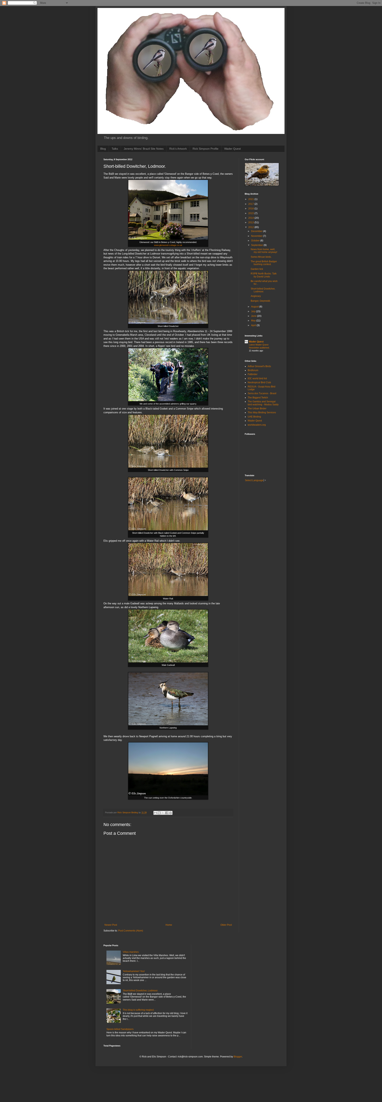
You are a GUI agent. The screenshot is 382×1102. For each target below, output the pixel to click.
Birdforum (253, 370)
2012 (251, 227)
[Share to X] (163, 813)
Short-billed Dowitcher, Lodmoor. (263, 290)
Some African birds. (261, 257)
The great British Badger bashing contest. (264, 263)
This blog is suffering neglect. (138, 1009)
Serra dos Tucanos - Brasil (262, 393)
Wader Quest (232, 148)
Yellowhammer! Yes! (134, 971)
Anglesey (256, 296)
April (254, 325)
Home (169, 925)
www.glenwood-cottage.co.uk (168, 245)
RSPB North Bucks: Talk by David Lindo (264, 275)
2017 (251, 204)
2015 (251, 213)
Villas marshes (131, 952)
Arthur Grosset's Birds (259, 366)
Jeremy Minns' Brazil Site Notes (144, 148)
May (253, 320)
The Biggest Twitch (258, 397)
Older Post (226, 925)
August (255, 306)
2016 (251, 208)
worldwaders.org (257, 424)
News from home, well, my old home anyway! (264, 251)
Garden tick (257, 269)
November (257, 236)
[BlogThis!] (159, 813)
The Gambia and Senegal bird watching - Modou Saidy (263, 403)
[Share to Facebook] (167, 813)
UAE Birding (254, 416)
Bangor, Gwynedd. (261, 300)
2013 (251, 222)
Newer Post (110, 925)
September (257, 245)
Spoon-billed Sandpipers (120, 1029)
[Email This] (155, 813)
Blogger (238, 1056)
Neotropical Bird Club (259, 382)
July (253, 311)
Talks (115, 148)
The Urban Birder (257, 408)
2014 (251, 217)
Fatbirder (252, 374)
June (254, 316)
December (257, 231)
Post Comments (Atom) (130, 930)
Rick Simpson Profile (205, 148)
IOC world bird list (257, 378)
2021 (251, 199)
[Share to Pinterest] (170, 813)
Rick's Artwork (178, 148)
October (255, 240)
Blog (103, 148)
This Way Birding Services (262, 412)
